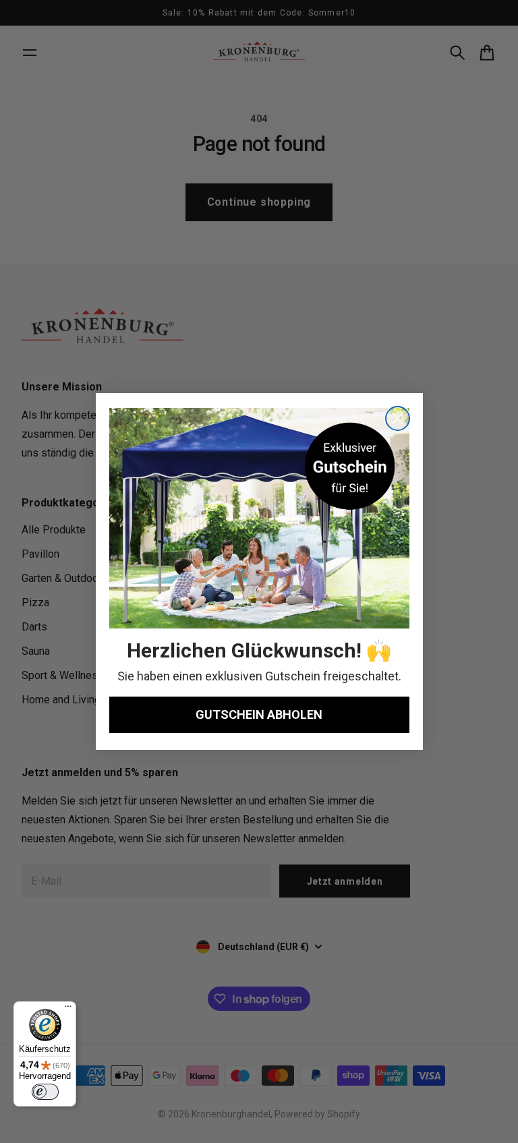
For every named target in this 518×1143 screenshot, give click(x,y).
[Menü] (68, 1009)
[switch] (45, 1092)
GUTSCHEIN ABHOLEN (259, 714)
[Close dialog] (397, 418)
